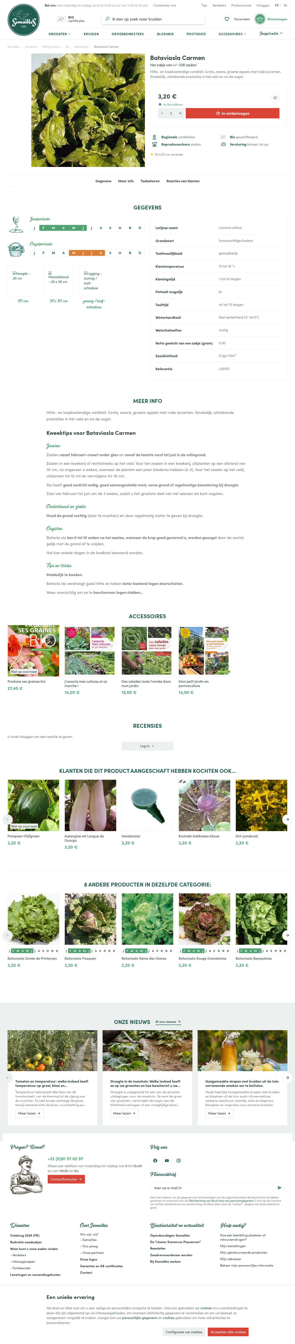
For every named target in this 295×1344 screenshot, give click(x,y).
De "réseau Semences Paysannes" (175, 1241)
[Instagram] (178, 1160)
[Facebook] (155, 1160)
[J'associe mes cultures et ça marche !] (90, 651)
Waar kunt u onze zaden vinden (34, 1248)
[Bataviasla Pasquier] (90, 919)
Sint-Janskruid (247, 836)
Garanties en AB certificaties (101, 1266)
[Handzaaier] (147, 805)
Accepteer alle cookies (228, 1332)
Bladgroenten (51, 46)
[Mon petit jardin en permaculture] (204, 651)
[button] (232, 34)
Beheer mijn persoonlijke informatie (246, 1265)
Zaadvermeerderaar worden (171, 1255)
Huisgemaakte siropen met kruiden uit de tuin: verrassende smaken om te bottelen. (242, 1083)
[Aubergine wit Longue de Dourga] (90, 805)
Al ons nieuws (165, 1021)
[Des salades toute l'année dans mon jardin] (147, 651)
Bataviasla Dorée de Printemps (32, 958)
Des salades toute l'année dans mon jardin (146, 683)
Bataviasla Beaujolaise (254, 958)
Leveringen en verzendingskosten (35, 1274)
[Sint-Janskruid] (261, 805)
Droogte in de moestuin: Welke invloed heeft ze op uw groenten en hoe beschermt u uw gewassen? (145, 1083)
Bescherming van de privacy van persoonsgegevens (221, 1200)
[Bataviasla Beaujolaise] (261, 919)
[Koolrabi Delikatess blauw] (204, 805)
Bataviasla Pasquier (80, 958)
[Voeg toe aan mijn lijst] (275, 98)
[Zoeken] (107, 19)
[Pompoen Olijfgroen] (33, 805)
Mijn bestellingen (233, 1246)
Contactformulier (64, 1179)
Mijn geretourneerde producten (243, 1252)
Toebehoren (150, 180)
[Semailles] (23, 20)
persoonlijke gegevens (139, 1317)
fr (277, 5)
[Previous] (7, 819)
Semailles (13, 46)
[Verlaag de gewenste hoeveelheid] (162, 113)
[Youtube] (167, 1160)
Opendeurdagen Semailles (170, 1235)
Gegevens (103, 180)
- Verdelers (18, 1255)
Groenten (31, 46)
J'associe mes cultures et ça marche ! (86, 683)
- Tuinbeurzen (20, 1268)
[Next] (287, 819)
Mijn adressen (230, 1259)
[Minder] (82, 698)
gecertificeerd (244, 137)
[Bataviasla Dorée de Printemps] (33, 919)
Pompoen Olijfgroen (23, 836)
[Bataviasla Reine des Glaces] (147, 919)
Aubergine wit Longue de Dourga (84, 838)
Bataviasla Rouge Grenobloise (202, 958)
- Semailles (88, 1239)
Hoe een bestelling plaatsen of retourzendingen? (242, 1237)
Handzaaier (131, 836)
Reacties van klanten (183, 180)
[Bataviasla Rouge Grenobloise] (204, 919)
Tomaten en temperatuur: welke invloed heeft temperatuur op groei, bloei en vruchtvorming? (51, 1083)
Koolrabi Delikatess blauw (199, 836)
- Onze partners (92, 1252)
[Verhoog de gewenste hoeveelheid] (180, 113)
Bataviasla (82, 46)
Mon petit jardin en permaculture (194, 683)
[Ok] (279, 1188)
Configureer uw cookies (184, 1332)
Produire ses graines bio (27, 681)
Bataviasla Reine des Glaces (144, 958)
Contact (86, 1272)
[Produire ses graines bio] (33, 651)
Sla (67, 46)
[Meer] (68, 698)
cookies (206, 1308)
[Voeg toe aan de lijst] (54, 630)
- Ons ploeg (89, 1246)
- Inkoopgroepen (22, 1261)
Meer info (126, 180)
